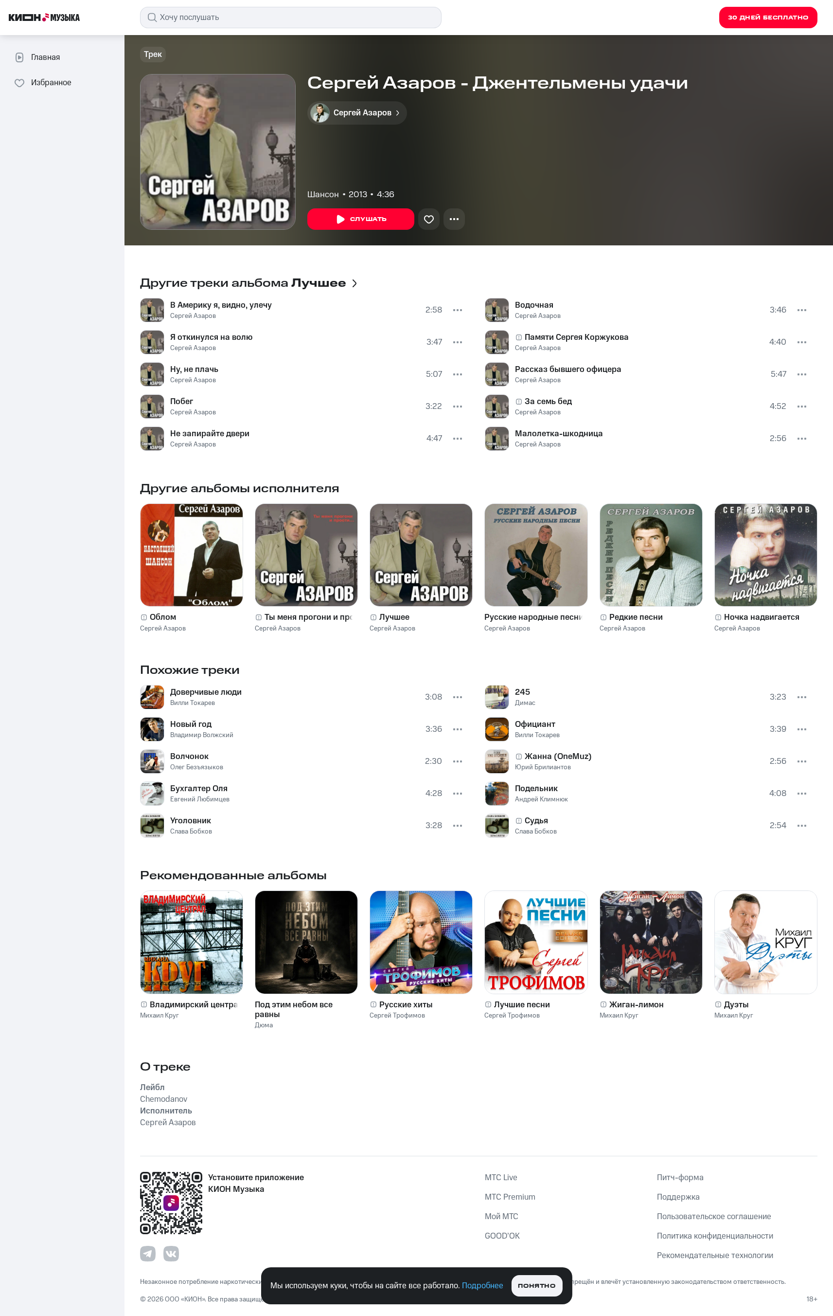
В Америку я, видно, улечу (221, 305)
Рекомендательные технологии (715, 1255)
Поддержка (678, 1197)
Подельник (536, 789)
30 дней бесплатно (768, 18)
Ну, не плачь (194, 369)
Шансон (323, 195)
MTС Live (501, 1178)
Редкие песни (636, 617)
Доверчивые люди (206, 692)
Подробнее (482, 1286)
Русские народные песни (534, 617)
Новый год (191, 724)
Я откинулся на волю (211, 337)
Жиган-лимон (636, 1005)
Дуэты (736, 1005)
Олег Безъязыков (196, 767)
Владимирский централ (196, 1005)
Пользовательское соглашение (714, 1217)
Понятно (536, 1286)
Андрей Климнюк (541, 799)
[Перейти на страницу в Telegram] (148, 1253)
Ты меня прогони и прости (316, 617)
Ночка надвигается (761, 617)
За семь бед (548, 402)
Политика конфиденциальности (715, 1236)
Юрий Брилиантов (543, 767)
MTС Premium (510, 1197)
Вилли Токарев (192, 703)
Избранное (51, 83)
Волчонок (189, 756)
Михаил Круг (159, 1015)
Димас (525, 703)
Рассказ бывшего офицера (568, 369)
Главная (45, 57)
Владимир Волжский (201, 735)
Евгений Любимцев (200, 799)
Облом (163, 617)
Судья (536, 821)
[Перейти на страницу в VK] (171, 1253)
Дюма (264, 1025)
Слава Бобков (191, 831)
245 (522, 692)
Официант (535, 724)
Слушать (368, 219)
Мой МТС (501, 1217)
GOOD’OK (502, 1236)
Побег (181, 402)
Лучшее (394, 617)
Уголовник (190, 821)
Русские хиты (406, 1005)
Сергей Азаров (193, 316)
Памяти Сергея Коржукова (577, 337)
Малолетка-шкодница (559, 434)
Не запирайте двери (209, 434)
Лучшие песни (522, 1005)
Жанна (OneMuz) (558, 756)
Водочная (534, 305)
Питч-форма (680, 1178)
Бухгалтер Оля (199, 789)
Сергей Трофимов (397, 1015)
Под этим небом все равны (294, 1009)
